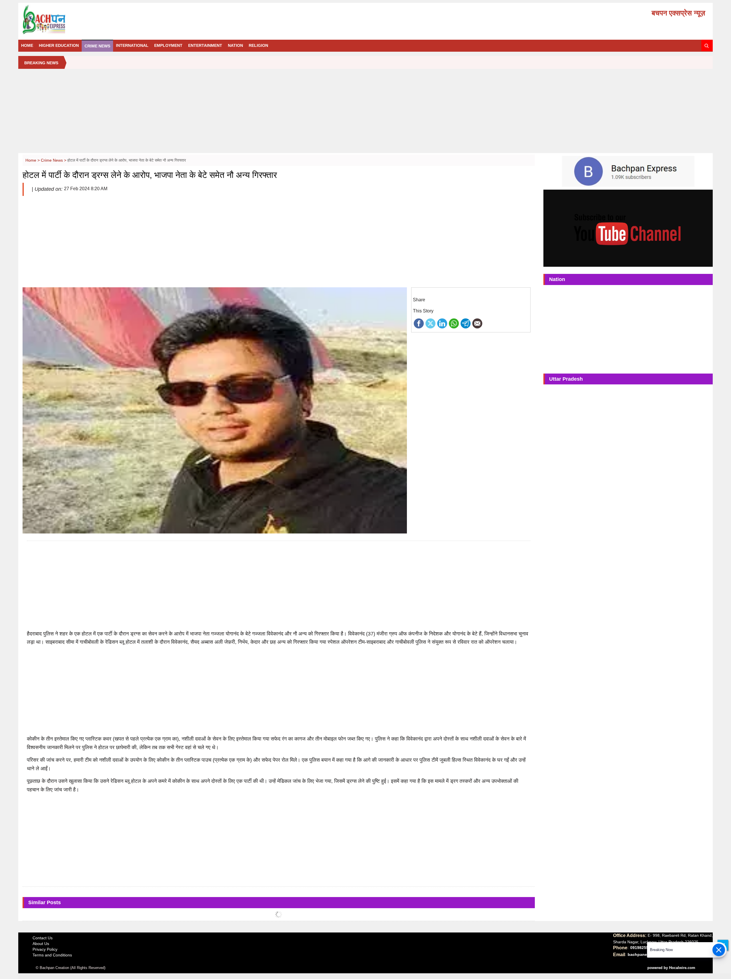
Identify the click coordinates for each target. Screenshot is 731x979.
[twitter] (430, 323)
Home (27, 45)
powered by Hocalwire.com (671, 968)
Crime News (97, 46)
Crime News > (54, 160)
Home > (33, 160)
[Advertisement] (365, 113)
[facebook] (418, 323)
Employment (168, 45)
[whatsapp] (453, 323)
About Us (41, 943)
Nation (235, 45)
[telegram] (465, 323)
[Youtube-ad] (628, 228)
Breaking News (41, 63)
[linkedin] (442, 323)
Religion (258, 45)
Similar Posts (44, 902)
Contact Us (43, 938)
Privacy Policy (45, 949)
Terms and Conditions (52, 955)
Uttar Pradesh (566, 379)
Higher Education (59, 45)
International (132, 45)
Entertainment (205, 45)
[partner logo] (131, 19)
